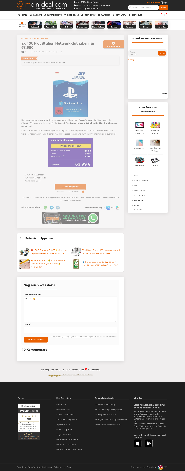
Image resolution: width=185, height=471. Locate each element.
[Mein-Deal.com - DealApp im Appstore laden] (139, 443)
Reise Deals (73, 15)
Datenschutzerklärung (105, 405)
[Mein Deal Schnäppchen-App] (150, 443)
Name (27, 324)
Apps (136, 186)
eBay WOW (121, 15)
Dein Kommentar (33, 294)
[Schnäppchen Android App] (117, 207)
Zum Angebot (70, 186)
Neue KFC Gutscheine (66, 444)
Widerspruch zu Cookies (105, 414)
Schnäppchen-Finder (65, 414)
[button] (26, 299)
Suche (163, 7)
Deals (24, 15)
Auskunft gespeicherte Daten (108, 424)
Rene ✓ (27, 52)
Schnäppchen (41, 39)
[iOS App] (108, 207)
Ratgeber (105, 15)
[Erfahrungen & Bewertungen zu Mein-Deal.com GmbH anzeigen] (29, 422)
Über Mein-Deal (63, 410)
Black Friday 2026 (64, 429)
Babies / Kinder (139, 191)
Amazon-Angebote (141, 180)
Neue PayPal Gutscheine (67, 439)
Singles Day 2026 (64, 434)
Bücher (137, 205)
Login (165, 2)
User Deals (90, 15)
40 (61, 52)
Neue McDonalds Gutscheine (69, 449)
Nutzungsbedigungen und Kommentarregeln (75, 336)
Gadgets (37, 15)
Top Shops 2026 (63, 424)
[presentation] (26, 299)
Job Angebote (145, 429)
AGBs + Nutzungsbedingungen (108, 410)
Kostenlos (137, 15)
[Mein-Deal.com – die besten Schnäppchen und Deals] (42, 5)
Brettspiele (138, 200)
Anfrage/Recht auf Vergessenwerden (111, 419)
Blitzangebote (54, 15)
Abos (136, 176)
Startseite (27, 39)
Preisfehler (149, 419)
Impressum (61, 405)
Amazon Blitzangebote (66, 419)
